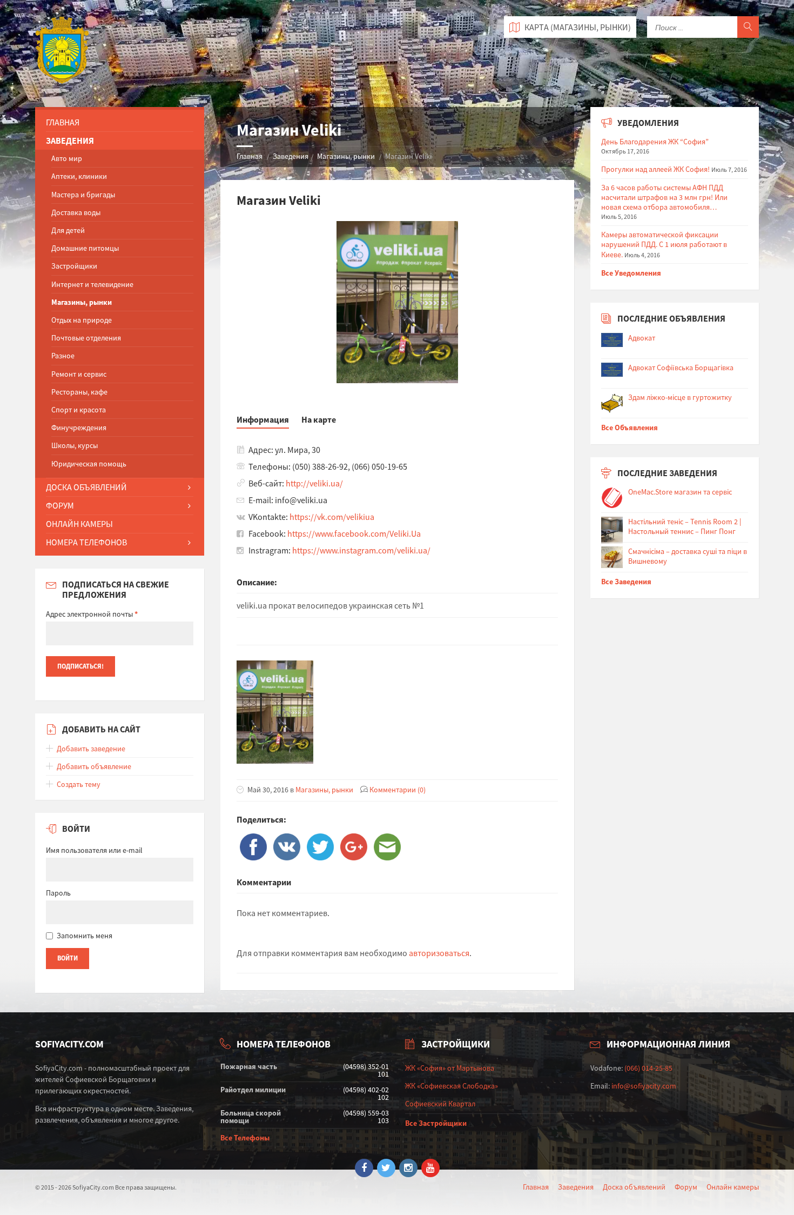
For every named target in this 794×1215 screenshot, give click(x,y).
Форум (60, 505)
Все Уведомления (631, 273)
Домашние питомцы (85, 248)
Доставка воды (75, 212)
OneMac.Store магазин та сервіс (680, 492)
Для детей (68, 230)
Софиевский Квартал (440, 1104)
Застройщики (74, 266)
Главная (250, 156)
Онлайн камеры (732, 1187)
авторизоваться (439, 952)
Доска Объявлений (86, 487)
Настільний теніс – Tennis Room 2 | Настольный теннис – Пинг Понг (684, 526)
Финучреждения (78, 427)
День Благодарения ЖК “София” (655, 141)
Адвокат (641, 338)
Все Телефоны (245, 1138)
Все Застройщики (436, 1123)
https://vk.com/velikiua (332, 516)
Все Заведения (626, 581)
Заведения (290, 156)
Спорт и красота (78, 410)
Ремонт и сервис (78, 374)
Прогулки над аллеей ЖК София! (655, 169)
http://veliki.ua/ (314, 483)
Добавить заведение (91, 748)
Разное (63, 356)
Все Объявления (629, 427)
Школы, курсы (74, 445)
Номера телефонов (86, 542)
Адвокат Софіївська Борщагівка (681, 367)
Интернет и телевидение (92, 284)
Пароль (58, 893)
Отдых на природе (81, 320)
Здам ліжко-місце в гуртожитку (680, 397)
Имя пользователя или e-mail (94, 850)
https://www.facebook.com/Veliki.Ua (354, 533)
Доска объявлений (634, 1187)
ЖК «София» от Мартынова (449, 1068)
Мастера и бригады (83, 194)
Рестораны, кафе (79, 392)
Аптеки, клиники (79, 176)
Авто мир (66, 158)
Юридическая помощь (88, 464)
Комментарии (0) (397, 790)
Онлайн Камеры (79, 523)
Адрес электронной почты (92, 614)
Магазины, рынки (346, 156)
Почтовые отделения (86, 338)
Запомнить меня (84, 935)
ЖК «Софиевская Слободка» (451, 1086)
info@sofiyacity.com (643, 1086)
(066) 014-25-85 (648, 1068)
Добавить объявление (94, 766)
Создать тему (78, 784)
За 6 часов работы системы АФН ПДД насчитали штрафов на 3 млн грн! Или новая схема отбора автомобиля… (664, 197)
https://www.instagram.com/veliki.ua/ (361, 550)
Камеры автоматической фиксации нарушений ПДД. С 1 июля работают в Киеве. (664, 244)
